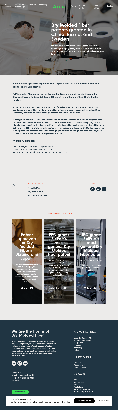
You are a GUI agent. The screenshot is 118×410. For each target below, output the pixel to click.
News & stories (82, 7)
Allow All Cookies (84, 400)
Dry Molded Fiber (8, 7)
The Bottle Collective (82, 390)
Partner (74, 6)
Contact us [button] (20, 392)
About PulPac (96, 7)
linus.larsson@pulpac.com (41, 147)
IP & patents (78, 343)
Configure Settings (103, 400)
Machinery (42, 5)
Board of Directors (81, 367)
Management (79, 365)
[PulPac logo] (59, 7)
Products (32, 5)
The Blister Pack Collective (84, 392)
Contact (110, 6)
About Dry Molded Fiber (83, 338)
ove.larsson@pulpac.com (40, 150)
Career (76, 380)
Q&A (75, 385)
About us (77, 363)
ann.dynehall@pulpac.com (54, 152)
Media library (79, 387)
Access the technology (20, 6)
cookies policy (65, 402)
